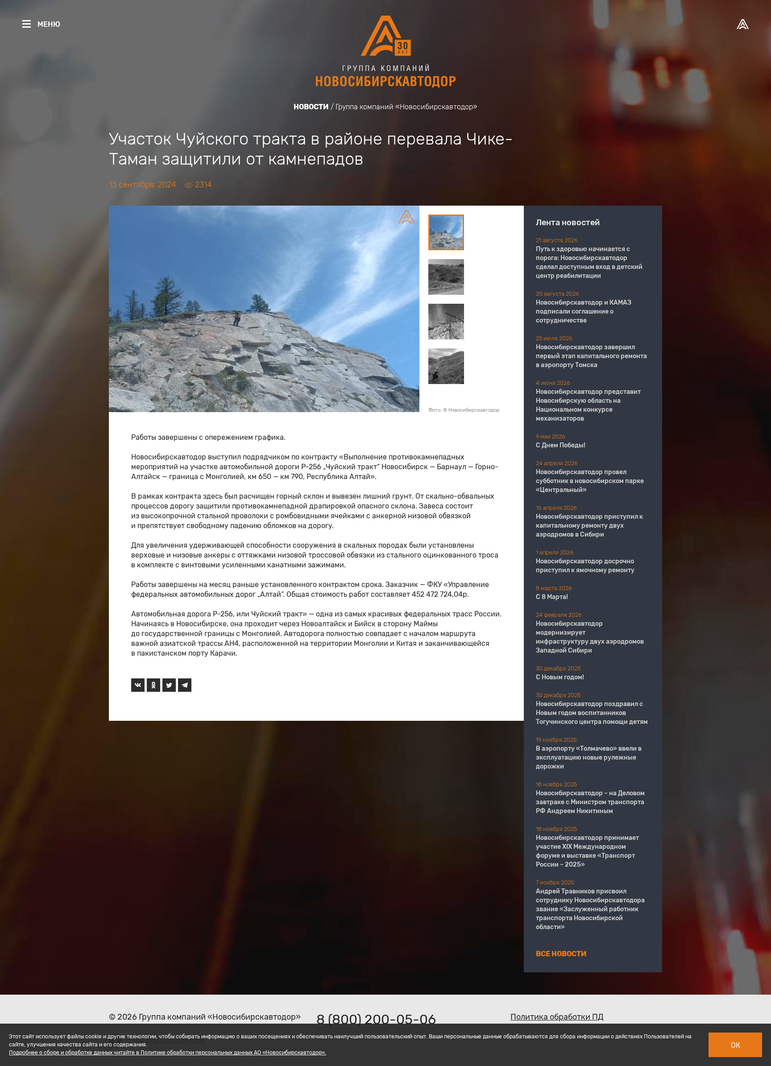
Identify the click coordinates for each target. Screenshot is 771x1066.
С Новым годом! (560, 677)
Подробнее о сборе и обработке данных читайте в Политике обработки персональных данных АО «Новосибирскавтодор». (167, 1052)
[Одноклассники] (153, 685)
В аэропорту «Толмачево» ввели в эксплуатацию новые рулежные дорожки (589, 757)
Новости (311, 107)
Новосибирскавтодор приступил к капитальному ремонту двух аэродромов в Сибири (589, 525)
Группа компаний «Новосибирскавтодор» (406, 107)
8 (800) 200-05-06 (376, 1020)
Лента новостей (568, 222)
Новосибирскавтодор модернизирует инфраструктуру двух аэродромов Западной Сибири (590, 637)
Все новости (561, 954)
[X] (169, 685)
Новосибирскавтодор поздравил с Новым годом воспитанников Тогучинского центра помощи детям (592, 713)
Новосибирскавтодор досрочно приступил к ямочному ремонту (585, 566)
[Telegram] (184, 685)
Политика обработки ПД (557, 1017)
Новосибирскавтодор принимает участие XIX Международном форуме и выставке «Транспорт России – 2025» (587, 851)
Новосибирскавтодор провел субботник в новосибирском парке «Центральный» (590, 481)
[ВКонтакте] (138, 685)
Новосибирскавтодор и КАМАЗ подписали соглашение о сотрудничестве (583, 311)
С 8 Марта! (552, 597)
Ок (735, 1045)
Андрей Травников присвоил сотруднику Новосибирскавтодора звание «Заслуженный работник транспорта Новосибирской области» (590, 909)
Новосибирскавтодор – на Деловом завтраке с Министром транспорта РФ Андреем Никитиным (590, 802)
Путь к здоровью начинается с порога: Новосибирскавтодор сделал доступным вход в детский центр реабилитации (589, 262)
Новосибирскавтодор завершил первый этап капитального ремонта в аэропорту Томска (591, 356)
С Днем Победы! (560, 445)
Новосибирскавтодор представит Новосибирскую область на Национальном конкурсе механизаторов (588, 405)
